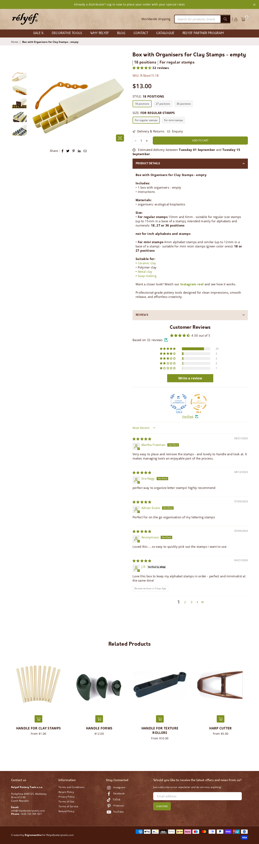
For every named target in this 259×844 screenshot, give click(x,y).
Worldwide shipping (155, 19)
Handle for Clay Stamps (38, 728)
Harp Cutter (220, 728)
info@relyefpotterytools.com (28, 810)
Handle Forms (99, 728)
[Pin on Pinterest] (73, 151)
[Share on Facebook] (63, 151)
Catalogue (165, 33)
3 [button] (191, 602)
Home (14, 42)
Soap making (147, 276)
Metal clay (145, 272)
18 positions (142, 103)
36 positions (184, 103)
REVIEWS (142, 315)
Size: (154, 113)
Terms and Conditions (71, 787)
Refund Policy (66, 811)
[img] (142, 439)
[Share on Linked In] (79, 151)
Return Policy (66, 792)
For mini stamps (173, 120)
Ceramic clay (147, 263)
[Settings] (235, 19)
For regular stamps (146, 120)
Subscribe (162, 806)
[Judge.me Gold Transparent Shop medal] (199, 402)
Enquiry (177, 131)
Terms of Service (68, 806)
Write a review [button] (190, 378)
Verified (187, 416)
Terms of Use (66, 801)
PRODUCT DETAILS (148, 163)
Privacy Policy (66, 796)
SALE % (38, 33)
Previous (32, 106)
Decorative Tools (67, 33)
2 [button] (185, 602)
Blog (121, 33)
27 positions (163, 103)
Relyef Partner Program (203, 33)
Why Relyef (99, 33)
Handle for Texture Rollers (159, 730)
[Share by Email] (85, 151)
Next (122, 106)
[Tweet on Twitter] (68, 151)
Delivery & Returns (150, 131)
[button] (142, 68)
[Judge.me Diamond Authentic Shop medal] (178, 402)
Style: (148, 96)
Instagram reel (192, 284)
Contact (141, 33)
